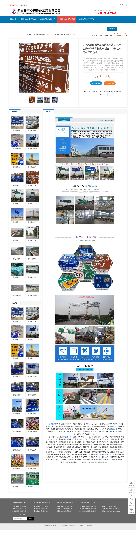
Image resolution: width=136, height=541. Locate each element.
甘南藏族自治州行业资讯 (41, 508)
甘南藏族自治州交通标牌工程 (87, 506)
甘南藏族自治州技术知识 (41, 511)
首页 (29, 34)
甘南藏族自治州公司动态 (41, 506)
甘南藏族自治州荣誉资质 (19, 511)
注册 (125, 5)
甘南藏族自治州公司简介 (19, 506)
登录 (121, 5)
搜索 (30, 519)
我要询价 (96, 83)
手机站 (131, 499)
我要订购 (110, 83)
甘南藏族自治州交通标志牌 (64, 506)
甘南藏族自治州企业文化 (19, 508)
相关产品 (14, 303)
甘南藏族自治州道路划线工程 (87, 508)
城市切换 (24, 5)
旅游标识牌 (117, 91)
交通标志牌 (53, 424)
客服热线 (131, 505)
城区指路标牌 (108, 91)
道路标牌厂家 (97, 91)
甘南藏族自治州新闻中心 (47, 19)
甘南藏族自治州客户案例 (86, 19)
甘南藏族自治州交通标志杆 (64, 511)
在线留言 (131, 492)
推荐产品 (14, 112)
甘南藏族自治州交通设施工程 (87, 511)
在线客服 (131, 486)
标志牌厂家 (67, 437)
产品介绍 (48, 112)
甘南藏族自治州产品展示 (66, 19)
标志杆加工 (103, 94)
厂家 (89, 91)
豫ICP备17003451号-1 (80, 525)
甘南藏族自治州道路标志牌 (60, 34)
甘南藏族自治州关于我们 (27, 19)
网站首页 (13, 19)
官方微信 (131, 512)
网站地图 (89, 525)
